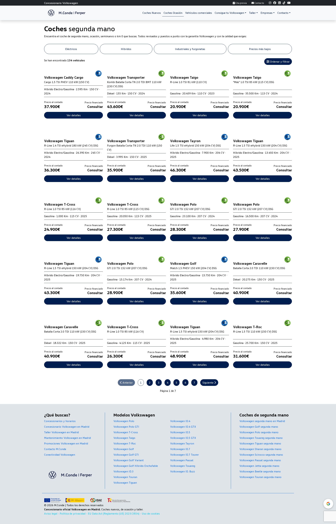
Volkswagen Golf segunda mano (258, 426)
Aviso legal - (52, 513)
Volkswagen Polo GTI (126, 426)
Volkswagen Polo (123, 421)
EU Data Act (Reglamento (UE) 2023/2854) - (115, 513)
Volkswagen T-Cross (125, 432)
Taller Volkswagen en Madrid (61, 432)
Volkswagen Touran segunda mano (260, 477)
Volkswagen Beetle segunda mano (260, 471)
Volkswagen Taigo (124, 438)
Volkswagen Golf (123, 449)
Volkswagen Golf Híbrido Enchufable (135, 466)
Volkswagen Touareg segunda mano (261, 438)
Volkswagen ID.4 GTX (183, 426)
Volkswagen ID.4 (180, 421)
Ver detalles (73, 115)
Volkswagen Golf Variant (128, 460)
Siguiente (208, 382)
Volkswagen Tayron (182, 443)
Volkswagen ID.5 (180, 432)
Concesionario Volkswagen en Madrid (66, 426)
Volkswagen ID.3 (123, 471)
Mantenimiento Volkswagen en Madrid (67, 438)
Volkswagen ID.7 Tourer (184, 454)
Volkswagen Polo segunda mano (258, 432)
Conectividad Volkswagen (59, 454)
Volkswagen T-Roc (124, 443)
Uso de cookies (151, 513)
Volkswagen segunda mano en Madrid (262, 421)
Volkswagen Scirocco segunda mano (261, 454)
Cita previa (241, 2)
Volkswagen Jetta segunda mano (259, 466)
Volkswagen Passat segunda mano (260, 460)
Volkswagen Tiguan (125, 482)
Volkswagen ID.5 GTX (183, 438)
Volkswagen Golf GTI (126, 454)
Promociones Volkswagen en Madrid (66, 443)
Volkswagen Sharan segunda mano (260, 449)
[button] (230, 12)
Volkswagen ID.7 (180, 449)
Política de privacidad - (74, 513)
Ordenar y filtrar (279, 61)
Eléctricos (71, 49)
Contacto (259, 2)
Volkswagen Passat (181, 460)
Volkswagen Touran (125, 477)
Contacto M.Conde (55, 449)
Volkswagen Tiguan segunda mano (260, 443)
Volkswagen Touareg (182, 466)
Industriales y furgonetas (190, 49)
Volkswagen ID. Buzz (182, 471)
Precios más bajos (260, 49)
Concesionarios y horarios (60, 421)
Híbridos (126, 49)
